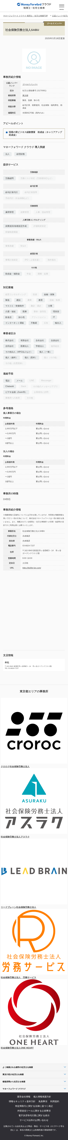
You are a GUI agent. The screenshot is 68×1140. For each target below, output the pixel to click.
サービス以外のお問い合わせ (34, 1120)
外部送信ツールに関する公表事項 (34, 1110)
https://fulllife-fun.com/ (31, 568)
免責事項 (42, 1101)
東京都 (25, 95)
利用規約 (54, 1101)
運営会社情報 (23, 1096)
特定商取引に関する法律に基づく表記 (34, 1106)
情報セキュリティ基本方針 (22, 1101)
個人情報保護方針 (42, 1096)
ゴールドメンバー (30, 84)
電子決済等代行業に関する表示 (34, 1115)
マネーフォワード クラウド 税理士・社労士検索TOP (25, 16)
